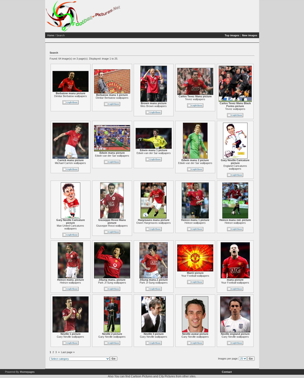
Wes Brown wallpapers (153, 106)
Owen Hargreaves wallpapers (153, 222)
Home (50, 35)
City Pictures (167, 376)
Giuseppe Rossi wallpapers (112, 225)
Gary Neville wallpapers (70, 336)
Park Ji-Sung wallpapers (112, 282)
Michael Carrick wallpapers (70, 163)
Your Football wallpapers (195, 275)
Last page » (68, 352)
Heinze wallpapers (195, 222)
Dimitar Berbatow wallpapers (70, 96)
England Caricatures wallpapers (235, 167)
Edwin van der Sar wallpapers (112, 155)
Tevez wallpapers (195, 99)
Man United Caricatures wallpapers (70, 227)
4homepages (27, 371)
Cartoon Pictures (141, 376)
